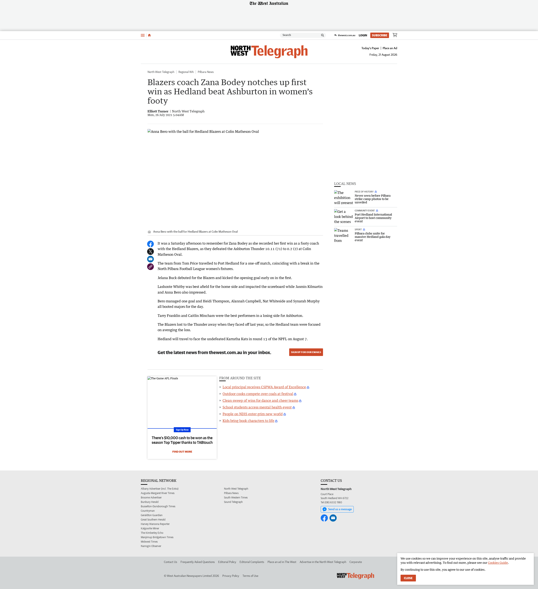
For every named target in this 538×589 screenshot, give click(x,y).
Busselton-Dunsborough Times (158, 506)
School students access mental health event (257, 407)
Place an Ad (390, 48)
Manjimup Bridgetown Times (157, 537)
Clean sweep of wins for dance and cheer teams (260, 400)
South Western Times (236, 497)
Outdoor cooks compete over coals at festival (258, 394)
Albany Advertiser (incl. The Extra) (159, 488)
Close (408, 578)
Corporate (355, 562)
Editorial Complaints (252, 562)
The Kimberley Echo (152, 532)
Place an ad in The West (282, 562)
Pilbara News (206, 72)
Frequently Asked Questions (198, 562)
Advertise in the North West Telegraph (323, 562)
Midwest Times (149, 541)
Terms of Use (250, 575)
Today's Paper (370, 48)
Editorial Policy (227, 562)
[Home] (149, 35)
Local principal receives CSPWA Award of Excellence (264, 387)
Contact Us (170, 562)
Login (363, 35)
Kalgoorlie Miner (150, 528)
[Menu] (143, 35)
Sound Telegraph (233, 501)
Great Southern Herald (153, 519)
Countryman (148, 510)
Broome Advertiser (151, 497)
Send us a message (340, 509)
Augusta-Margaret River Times (157, 493)
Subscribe (379, 35)
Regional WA (186, 72)
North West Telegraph (161, 72)
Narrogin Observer (151, 546)
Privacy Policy (230, 575)
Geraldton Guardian (151, 515)
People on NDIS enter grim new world (253, 414)
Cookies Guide (498, 562)
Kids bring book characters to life (248, 421)
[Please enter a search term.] (322, 35)
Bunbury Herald (149, 501)
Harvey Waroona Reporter (155, 524)
